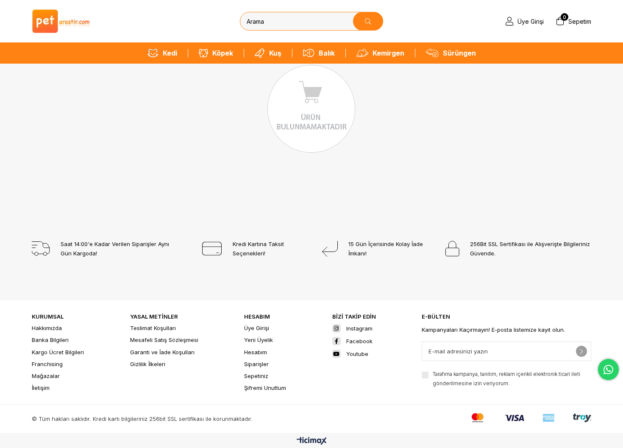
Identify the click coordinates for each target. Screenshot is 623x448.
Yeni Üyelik (258, 339)
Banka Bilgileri (50, 339)
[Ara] (368, 21)
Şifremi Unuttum (265, 387)
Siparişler (256, 364)
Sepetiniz (256, 375)
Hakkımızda (47, 328)
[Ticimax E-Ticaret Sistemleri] (312, 441)
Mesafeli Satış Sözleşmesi (164, 339)
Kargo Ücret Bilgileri (58, 352)
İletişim (41, 387)
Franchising (47, 364)
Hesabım (255, 352)
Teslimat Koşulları (153, 328)
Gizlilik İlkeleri (147, 364)
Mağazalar (46, 375)
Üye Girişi (256, 328)
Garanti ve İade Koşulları (162, 352)
